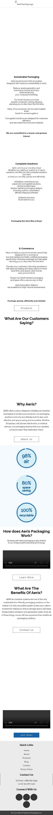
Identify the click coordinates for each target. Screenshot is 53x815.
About (26, 754)
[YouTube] (19, 797)
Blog (26, 762)
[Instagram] (33, 797)
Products (26, 758)
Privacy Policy (26, 769)
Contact (26, 765)
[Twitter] (26, 804)
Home (26, 750)
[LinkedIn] (26, 797)
